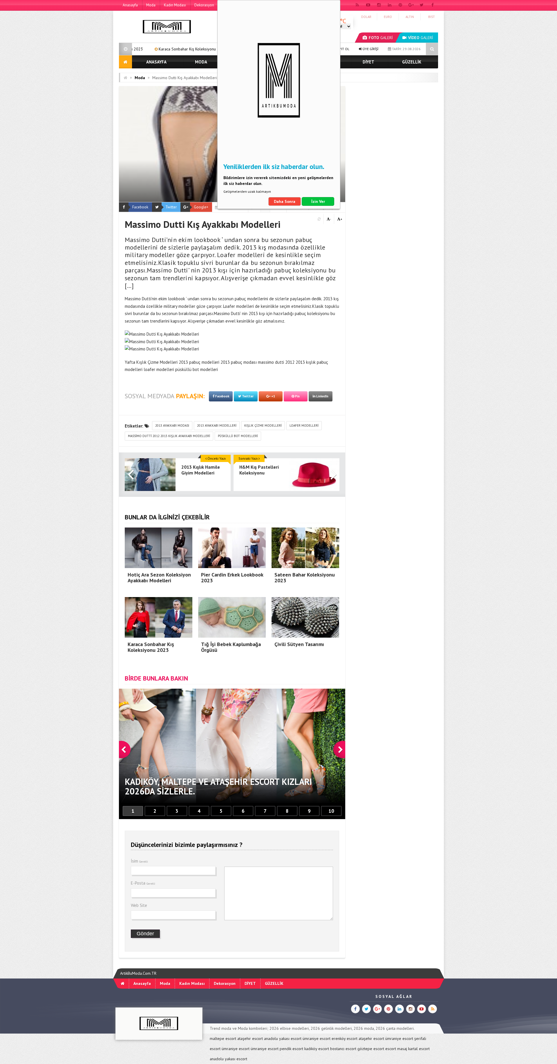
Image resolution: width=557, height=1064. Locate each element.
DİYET (368, 62)
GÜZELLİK (411, 62)
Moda (150, 5)
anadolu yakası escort (282, 1038)
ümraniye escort (316, 1038)
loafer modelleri (304, 425)
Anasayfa (130, 5)
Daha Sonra (284, 201)
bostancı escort (343, 1048)
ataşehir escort (250, 1038)
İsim (139, 861)
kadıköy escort (316, 1048)
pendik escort (291, 1048)
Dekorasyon (204, 5)
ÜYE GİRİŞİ (370, 49)
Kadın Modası (175, 5)
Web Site (139, 905)
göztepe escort (370, 1048)
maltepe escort (223, 1038)
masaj (402, 1048)
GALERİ (381, 37)
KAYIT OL (341, 49)
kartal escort (419, 1048)
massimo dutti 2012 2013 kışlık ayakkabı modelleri (169, 436)
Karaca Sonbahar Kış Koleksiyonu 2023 (132, 49)
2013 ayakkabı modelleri (216, 425)
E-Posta (143, 883)
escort (390, 1048)
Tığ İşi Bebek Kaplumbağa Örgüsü (211, 49)
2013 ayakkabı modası (172, 425)
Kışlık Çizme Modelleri (263, 425)
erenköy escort (344, 1038)
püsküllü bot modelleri (238, 436)
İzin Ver (318, 201)
